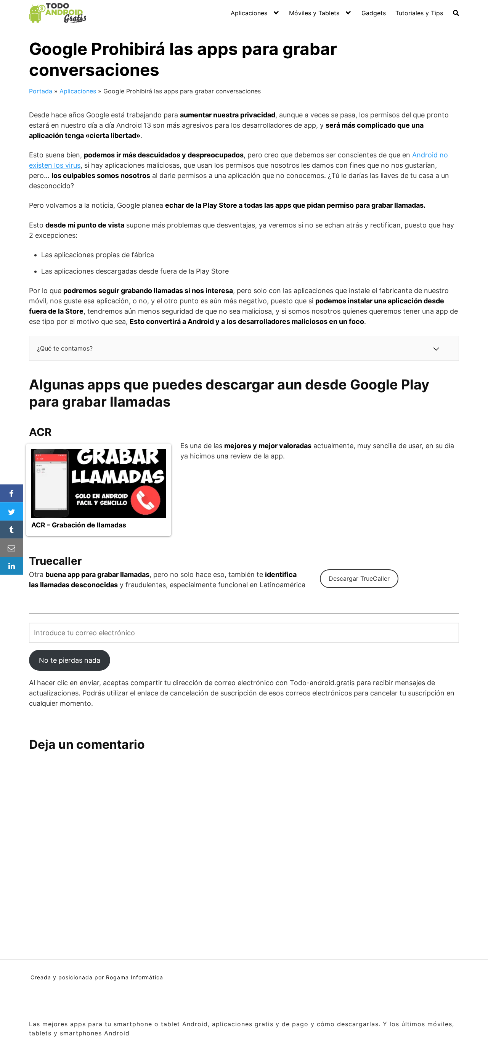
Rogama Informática (134, 977)
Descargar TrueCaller (359, 578)
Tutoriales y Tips (419, 13)
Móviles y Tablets (314, 13)
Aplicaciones (249, 13)
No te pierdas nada (69, 660)
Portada (40, 91)
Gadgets (373, 13)
